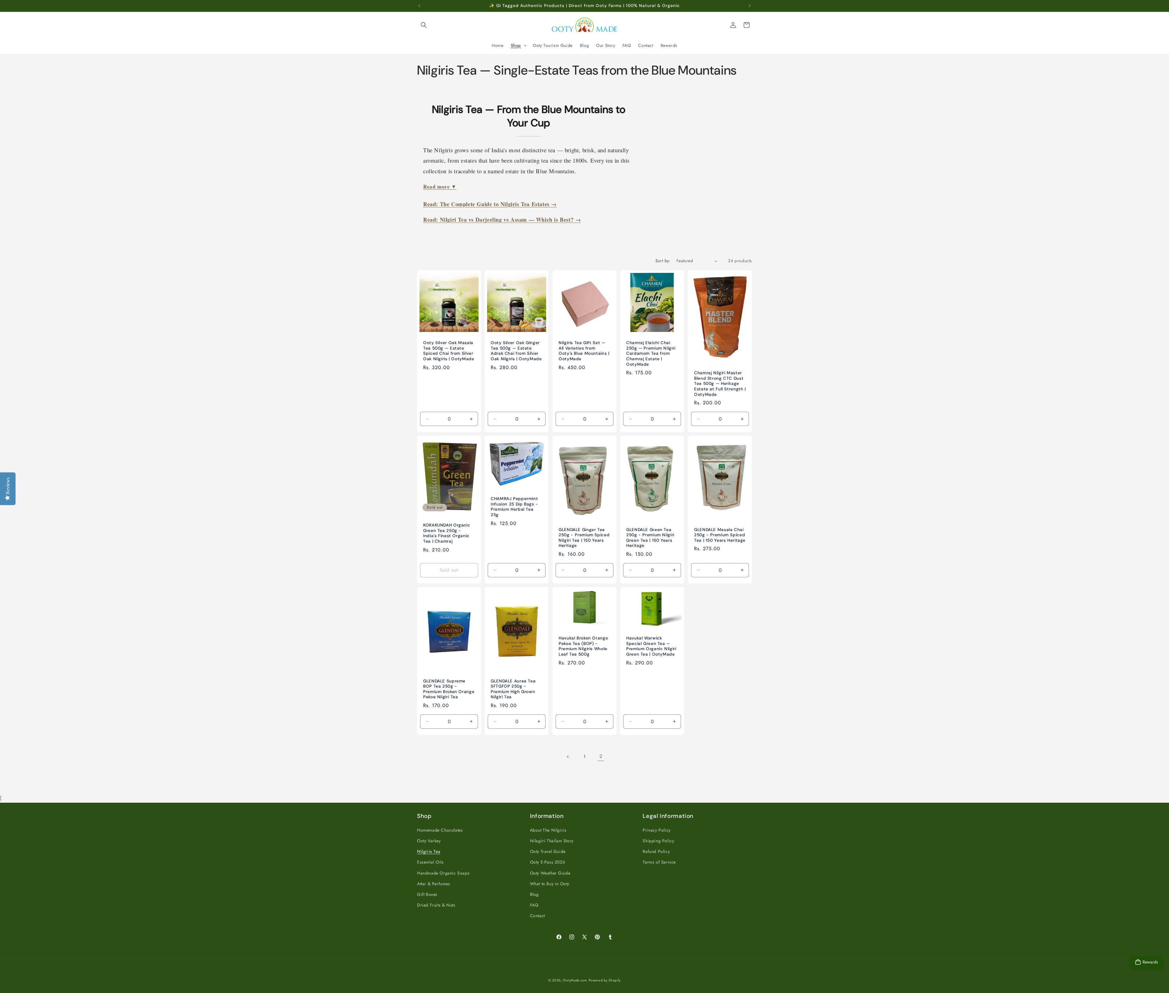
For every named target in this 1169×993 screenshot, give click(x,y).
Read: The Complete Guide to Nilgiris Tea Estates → (490, 204)
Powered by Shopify (605, 980)
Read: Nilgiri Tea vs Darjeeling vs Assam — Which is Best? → (502, 220)
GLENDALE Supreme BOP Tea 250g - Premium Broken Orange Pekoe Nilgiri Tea (448, 689)
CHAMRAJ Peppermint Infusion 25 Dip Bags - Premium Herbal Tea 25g (514, 507)
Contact (537, 916)
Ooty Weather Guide (550, 873)
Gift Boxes (427, 894)
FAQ (534, 905)
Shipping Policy (658, 841)
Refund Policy (656, 851)
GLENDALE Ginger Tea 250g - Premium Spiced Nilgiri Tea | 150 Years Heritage (584, 537)
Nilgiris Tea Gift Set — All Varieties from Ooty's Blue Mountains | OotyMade (584, 351)
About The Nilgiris (548, 830)
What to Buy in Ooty (549, 884)
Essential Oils (430, 862)
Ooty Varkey (429, 841)
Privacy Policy (656, 830)
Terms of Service (659, 862)
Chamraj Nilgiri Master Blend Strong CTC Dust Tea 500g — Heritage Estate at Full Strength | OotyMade (720, 384)
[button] (423, 25)
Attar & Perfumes (433, 884)
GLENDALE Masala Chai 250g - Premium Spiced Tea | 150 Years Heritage (720, 535)
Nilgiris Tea (428, 851)
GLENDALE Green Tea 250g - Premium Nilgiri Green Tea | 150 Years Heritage (650, 537)
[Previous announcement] (419, 6)
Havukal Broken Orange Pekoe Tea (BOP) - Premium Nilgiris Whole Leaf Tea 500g (583, 646)
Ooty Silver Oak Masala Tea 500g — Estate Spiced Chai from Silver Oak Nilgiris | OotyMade (448, 351)
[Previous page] (568, 756)
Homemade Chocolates (440, 830)
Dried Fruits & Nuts (436, 905)
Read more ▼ (440, 186)
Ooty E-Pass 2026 (547, 862)
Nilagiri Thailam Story (552, 841)
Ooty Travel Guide (548, 851)
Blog (534, 894)
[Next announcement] (750, 6)
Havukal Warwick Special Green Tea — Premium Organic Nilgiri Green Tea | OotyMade (651, 646)
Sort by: (662, 261)
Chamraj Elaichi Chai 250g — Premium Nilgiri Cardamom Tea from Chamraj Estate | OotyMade (651, 353)
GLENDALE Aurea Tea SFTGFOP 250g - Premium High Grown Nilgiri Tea (513, 689)
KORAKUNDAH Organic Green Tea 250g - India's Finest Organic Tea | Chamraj (446, 533)
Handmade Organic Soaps (443, 873)
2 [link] (600, 756)
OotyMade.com (575, 980)
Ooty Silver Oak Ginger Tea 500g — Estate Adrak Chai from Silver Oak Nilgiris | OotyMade (516, 351)
